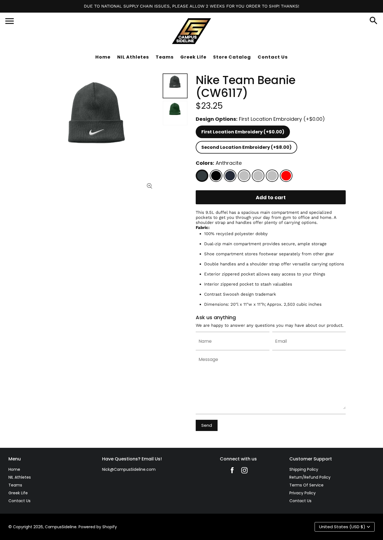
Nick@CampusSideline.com (129, 469)
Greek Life (18, 493)
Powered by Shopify (98, 527)
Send (206, 425)
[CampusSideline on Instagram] (244, 472)
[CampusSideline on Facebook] (232, 472)
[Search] (373, 21)
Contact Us (19, 501)
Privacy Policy (302, 493)
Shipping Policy (303, 469)
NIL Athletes (19, 477)
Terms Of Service (306, 485)
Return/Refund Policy (310, 477)
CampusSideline (61, 527)
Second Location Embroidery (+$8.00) (246, 147)
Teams (15, 485)
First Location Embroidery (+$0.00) (242, 132)
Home (14, 469)
